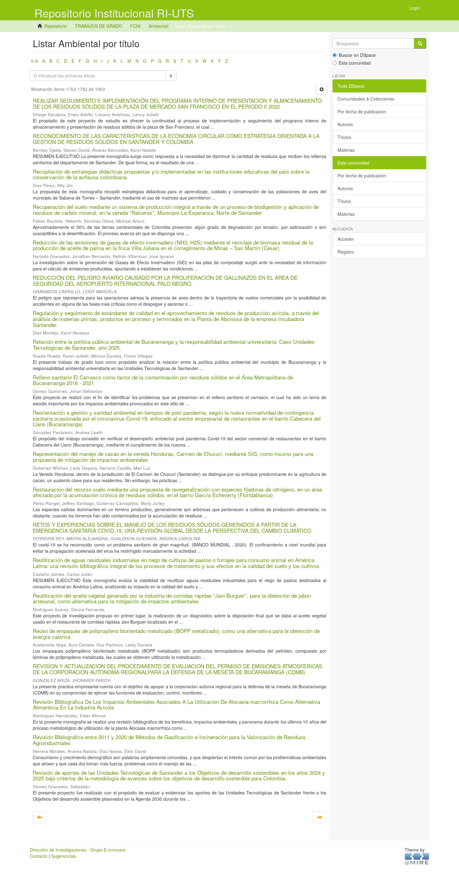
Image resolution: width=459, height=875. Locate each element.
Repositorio (55, 26)
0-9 (34, 61)
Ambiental (158, 26)
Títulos (344, 137)
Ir (171, 75)
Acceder (346, 239)
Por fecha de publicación (362, 111)
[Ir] (420, 43)
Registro (346, 252)
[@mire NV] (417, 858)
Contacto (38, 856)
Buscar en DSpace (357, 55)
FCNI (135, 26)
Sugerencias (63, 856)
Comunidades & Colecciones (366, 99)
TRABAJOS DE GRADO (98, 26)
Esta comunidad (355, 63)
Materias (346, 150)
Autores (345, 124)
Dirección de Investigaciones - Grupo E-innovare (78, 850)
